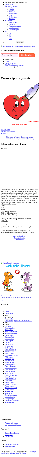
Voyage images (9, 399)
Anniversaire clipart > (19, 236)
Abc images (8, 326)
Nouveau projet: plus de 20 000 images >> (18, 321)
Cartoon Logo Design (12, 433)
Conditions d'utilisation (12, 400)
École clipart (9, 348)
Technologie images (11, 395)
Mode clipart (9, 373)
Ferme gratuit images (11, 423)
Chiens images (9, 344)
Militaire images (10, 371)
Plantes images (9, 386)
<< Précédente (5, 130)
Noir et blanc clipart (11, 375)
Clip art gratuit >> (10, 313)
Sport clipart (8, 393)
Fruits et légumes (10, 366)
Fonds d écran (9, 362)
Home (7, 312)
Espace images (9, 353)
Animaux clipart (10, 328)
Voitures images (10, 397)
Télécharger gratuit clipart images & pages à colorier (18, 452)
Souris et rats (9, 391)
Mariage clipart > (19, 238)
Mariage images (10, 370)
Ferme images (9, 359)
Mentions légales (10, 402)
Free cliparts (8, 435)
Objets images (9, 377)
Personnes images (10, 384)
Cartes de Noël (9, 337)
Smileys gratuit (9, 389)
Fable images (9, 357)
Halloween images (10, 368)
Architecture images (11, 333)
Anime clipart (9, 330)
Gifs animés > (19, 240)
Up (2, 300)
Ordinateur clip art (10, 379)
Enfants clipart (9, 351)
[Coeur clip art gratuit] (8, 131)
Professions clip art (11, 388)
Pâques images (9, 382)
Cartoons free (9, 436)
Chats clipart (9, 341)
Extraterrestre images (11, 355)
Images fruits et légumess (13, 425)
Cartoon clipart (9, 339)
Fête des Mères (9, 360)
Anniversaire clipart (11, 331)
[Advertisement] (19, 71)
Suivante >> (4, 133)
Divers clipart (9, 346)
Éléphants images (10, 350)
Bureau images (9, 335)
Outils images (9, 380)
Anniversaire (9, 319)
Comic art (8, 342)
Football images (10, 364)
